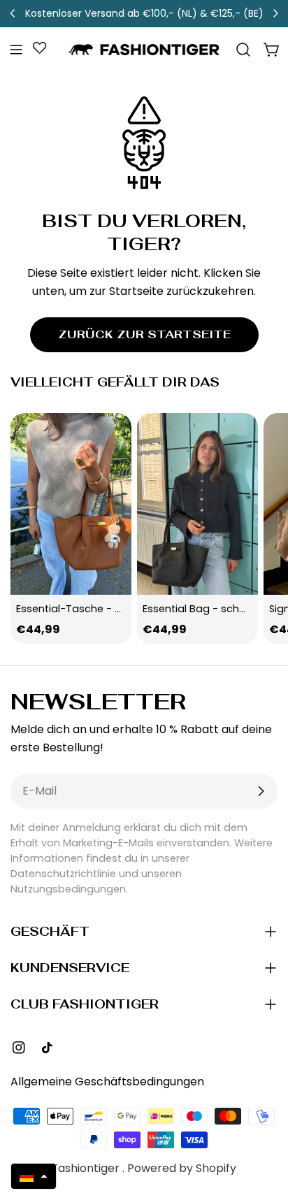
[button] (33, 1176)
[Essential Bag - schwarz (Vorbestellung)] (197, 504)
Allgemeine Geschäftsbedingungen (107, 1082)
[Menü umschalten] (16, 50)
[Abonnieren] (260, 791)
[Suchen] (243, 50)
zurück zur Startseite (144, 334)
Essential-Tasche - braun (80, 609)
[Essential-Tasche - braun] (70, 504)
